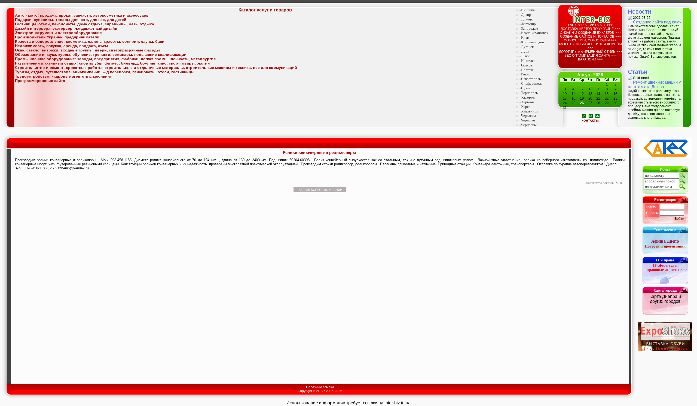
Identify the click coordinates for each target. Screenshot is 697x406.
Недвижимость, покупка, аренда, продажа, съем (61, 46)
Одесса (526, 65)
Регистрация (665, 200)
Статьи (637, 71)
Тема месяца (665, 230)
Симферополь (531, 83)
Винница (528, 10)
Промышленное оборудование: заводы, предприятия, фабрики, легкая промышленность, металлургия (115, 59)
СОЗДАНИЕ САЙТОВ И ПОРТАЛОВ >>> (590, 36)
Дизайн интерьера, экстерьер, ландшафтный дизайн (66, 28)
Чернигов (528, 120)
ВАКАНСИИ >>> (590, 59)
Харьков (527, 102)
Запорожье (529, 28)
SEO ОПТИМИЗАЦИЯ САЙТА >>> (590, 55)
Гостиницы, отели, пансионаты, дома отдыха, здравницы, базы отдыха (84, 24)
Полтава (527, 70)
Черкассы (528, 116)
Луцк (525, 51)
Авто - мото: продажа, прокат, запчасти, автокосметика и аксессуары (82, 15)
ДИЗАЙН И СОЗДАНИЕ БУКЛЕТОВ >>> (590, 33)
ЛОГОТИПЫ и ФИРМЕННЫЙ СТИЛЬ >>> (590, 52)
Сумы (525, 88)
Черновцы (529, 125)
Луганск (527, 47)
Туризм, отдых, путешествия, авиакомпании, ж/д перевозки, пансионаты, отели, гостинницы (104, 72)
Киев (525, 37)
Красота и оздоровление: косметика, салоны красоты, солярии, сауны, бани (89, 41)
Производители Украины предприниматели (57, 37)
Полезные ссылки (320, 387)
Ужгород (528, 97)
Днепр (526, 15)
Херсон (527, 107)
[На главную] (584, 115)
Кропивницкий (532, 42)
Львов (525, 56)
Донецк (527, 19)
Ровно (525, 74)
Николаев (528, 61)
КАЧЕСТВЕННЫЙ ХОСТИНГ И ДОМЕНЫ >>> (590, 46)
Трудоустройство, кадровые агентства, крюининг (63, 76)
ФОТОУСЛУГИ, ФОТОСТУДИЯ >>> (590, 40)
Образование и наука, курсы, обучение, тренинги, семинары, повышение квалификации (101, 54)
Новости (639, 11)
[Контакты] (590, 115)
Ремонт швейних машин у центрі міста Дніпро (654, 84)
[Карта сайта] (597, 115)
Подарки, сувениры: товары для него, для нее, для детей (70, 19)
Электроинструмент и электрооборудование (58, 32)
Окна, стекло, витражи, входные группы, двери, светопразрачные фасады (87, 50)
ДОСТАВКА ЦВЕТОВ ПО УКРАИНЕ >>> (590, 29)
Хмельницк (529, 111)
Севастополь (531, 79)
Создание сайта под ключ (657, 22)
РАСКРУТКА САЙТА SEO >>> (590, 25)
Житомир (528, 24)
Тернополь (529, 93)
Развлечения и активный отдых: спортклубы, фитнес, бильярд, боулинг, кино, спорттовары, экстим (112, 63)
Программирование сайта (40, 80)
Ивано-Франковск (534, 33)
